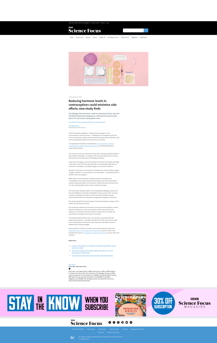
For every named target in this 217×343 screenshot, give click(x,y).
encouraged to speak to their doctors (94, 233)
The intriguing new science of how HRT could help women (92, 256)
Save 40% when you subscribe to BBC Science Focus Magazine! (87, 122)
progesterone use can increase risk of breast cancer (85, 231)
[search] (146, 30)
